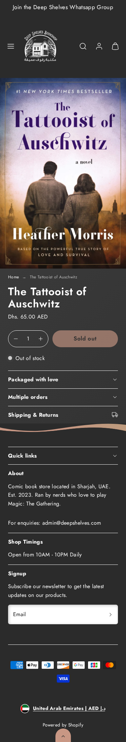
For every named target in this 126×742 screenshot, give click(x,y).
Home (13, 277)
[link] (99, 46)
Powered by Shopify (63, 724)
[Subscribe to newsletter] (110, 614)
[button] (11, 46)
